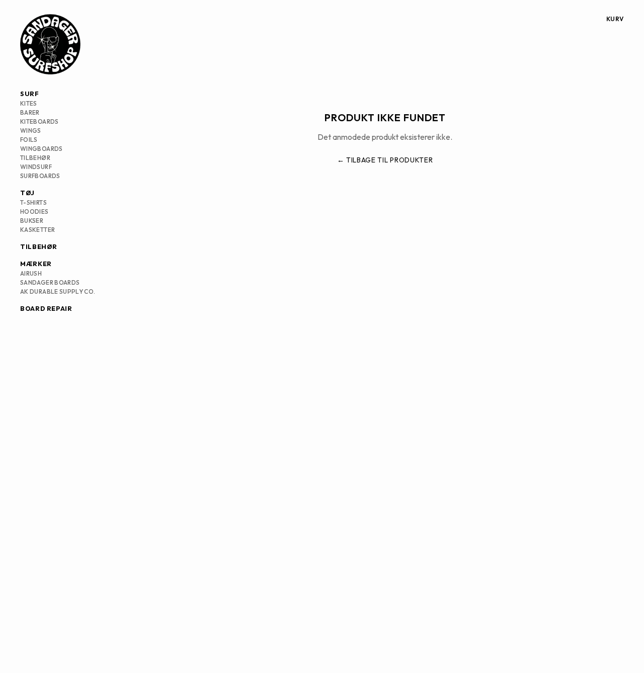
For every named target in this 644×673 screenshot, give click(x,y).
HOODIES (34, 211)
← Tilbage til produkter (385, 159)
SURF (29, 94)
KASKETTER (37, 229)
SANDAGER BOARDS (49, 282)
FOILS (29, 139)
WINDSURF (36, 167)
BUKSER (31, 220)
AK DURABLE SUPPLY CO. (58, 291)
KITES (28, 103)
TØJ (27, 193)
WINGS (30, 130)
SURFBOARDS (40, 176)
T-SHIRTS (33, 202)
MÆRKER (36, 264)
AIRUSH (31, 273)
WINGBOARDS (41, 148)
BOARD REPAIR (46, 308)
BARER (30, 112)
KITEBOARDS (39, 121)
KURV (615, 19)
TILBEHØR (35, 157)
